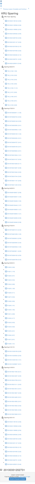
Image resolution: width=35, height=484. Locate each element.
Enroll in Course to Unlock (17, 479)
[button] (1, 1)
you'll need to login (24, 476)
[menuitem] (1, 4)
